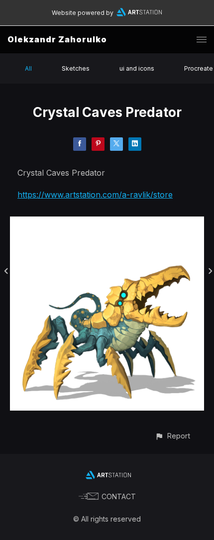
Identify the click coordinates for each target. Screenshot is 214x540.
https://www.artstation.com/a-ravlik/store (95, 195)
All (28, 68)
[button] (172, 436)
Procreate (198, 68)
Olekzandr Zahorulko (57, 39)
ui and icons (136, 68)
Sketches (76, 68)
